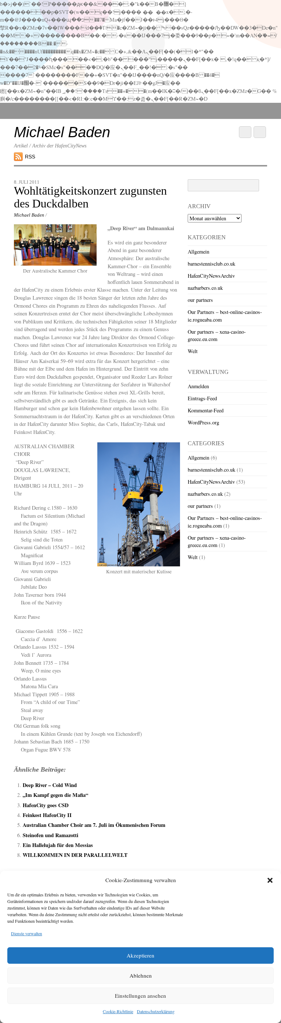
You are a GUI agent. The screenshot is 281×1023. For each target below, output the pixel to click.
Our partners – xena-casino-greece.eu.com (217, 335)
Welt (193, 351)
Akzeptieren (140, 955)
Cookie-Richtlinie (118, 1011)
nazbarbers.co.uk (205, 287)
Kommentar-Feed (206, 410)
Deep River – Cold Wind (50, 785)
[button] (270, 880)
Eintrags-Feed (202, 398)
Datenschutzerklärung (156, 1011)
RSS (30, 157)
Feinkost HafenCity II (47, 815)
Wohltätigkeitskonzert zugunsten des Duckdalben (90, 197)
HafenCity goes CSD (45, 805)
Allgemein (198, 251)
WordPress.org (203, 422)
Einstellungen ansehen (140, 995)
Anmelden (198, 386)
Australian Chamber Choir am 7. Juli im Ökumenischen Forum (94, 825)
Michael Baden (29, 215)
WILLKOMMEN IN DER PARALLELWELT (75, 855)
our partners (200, 299)
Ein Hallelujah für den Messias (58, 845)
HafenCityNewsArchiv (211, 275)
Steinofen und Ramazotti (50, 835)
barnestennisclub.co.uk (211, 263)
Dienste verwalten (26, 933)
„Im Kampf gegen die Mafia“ (55, 795)
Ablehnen (141, 975)
